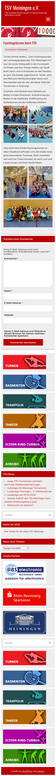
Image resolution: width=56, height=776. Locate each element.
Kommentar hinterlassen (16, 49)
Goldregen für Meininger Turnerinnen (26, 488)
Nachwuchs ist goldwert (20, 505)
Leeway (41, 771)
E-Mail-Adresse (13, 303)
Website (8, 315)
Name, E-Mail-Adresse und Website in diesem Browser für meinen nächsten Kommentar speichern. (25, 333)
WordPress (27, 771)
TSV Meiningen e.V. (22, 7)
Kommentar (11, 258)
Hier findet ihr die (13, 531)
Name (8, 291)
